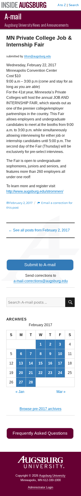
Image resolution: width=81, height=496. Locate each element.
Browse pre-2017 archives (40, 409)
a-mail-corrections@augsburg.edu (41, 281)
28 (31, 382)
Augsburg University (52, 475)
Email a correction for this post (39, 205)
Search (74, 5)
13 (21, 363)
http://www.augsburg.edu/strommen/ (34, 191)
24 (60, 373)
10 (60, 354)
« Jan (20, 392)
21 (31, 373)
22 (40, 373)
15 (40, 363)
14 (31, 363)
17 (60, 363)
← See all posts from (39, 230)
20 (21, 373)
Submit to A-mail (40, 264)
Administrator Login (40, 487)
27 (21, 382)
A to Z (62, 5)
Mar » (60, 392)
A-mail (12, 16)
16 (50, 363)
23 (50, 373)
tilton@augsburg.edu (37, 56)
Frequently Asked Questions (40, 433)
